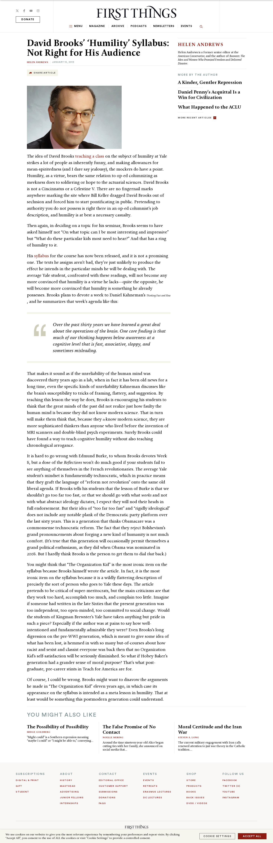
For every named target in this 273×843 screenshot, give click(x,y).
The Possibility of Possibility (57, 727)
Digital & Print (27, 780)
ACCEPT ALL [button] (252, 836)
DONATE (27, 19)
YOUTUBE (228, 792)
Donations (107, 797)
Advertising (69, 792)
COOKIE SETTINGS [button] (217, 836)
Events (186, 26)
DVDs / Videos (196, 803)
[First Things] (136, 13)
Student (22, 792)
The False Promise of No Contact (129, 729)
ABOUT (66, 773)
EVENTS (150, 773)
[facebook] (24, 10)
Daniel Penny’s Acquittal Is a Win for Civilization (209, 94)
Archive (117, 26)
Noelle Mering (113, 737)
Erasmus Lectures (157, 792)
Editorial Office (111, 780)
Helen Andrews (37, 62)
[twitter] (17, 10)
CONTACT (108, 773)
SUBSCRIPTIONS (30, 773)
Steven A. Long (188, 737)
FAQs (102, 803)
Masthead (68, 786)
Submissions (108, 792)
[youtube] (31, 10)
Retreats (150, 786)
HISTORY (66, 780)
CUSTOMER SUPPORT (113, 786)
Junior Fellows (72, 797)
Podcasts (139, 26)
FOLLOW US (233, 773)
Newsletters (163, 26)
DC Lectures (152, 797)
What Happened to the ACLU (209, 107)
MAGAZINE (97, 26)
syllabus (42, 255)
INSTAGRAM (230, 797)
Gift (19, 786)
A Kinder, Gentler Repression (210, 82)
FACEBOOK (229, 780)
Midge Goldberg (38, 732)
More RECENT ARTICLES (195, 118)
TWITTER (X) (231, 786)
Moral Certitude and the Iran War (210, 729)
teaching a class (90, 156)
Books (191, 792)
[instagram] (38, 10)
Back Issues (195, 797)
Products (194, 786)
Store (191, 780)
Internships (69, 803)
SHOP (191, 773)
